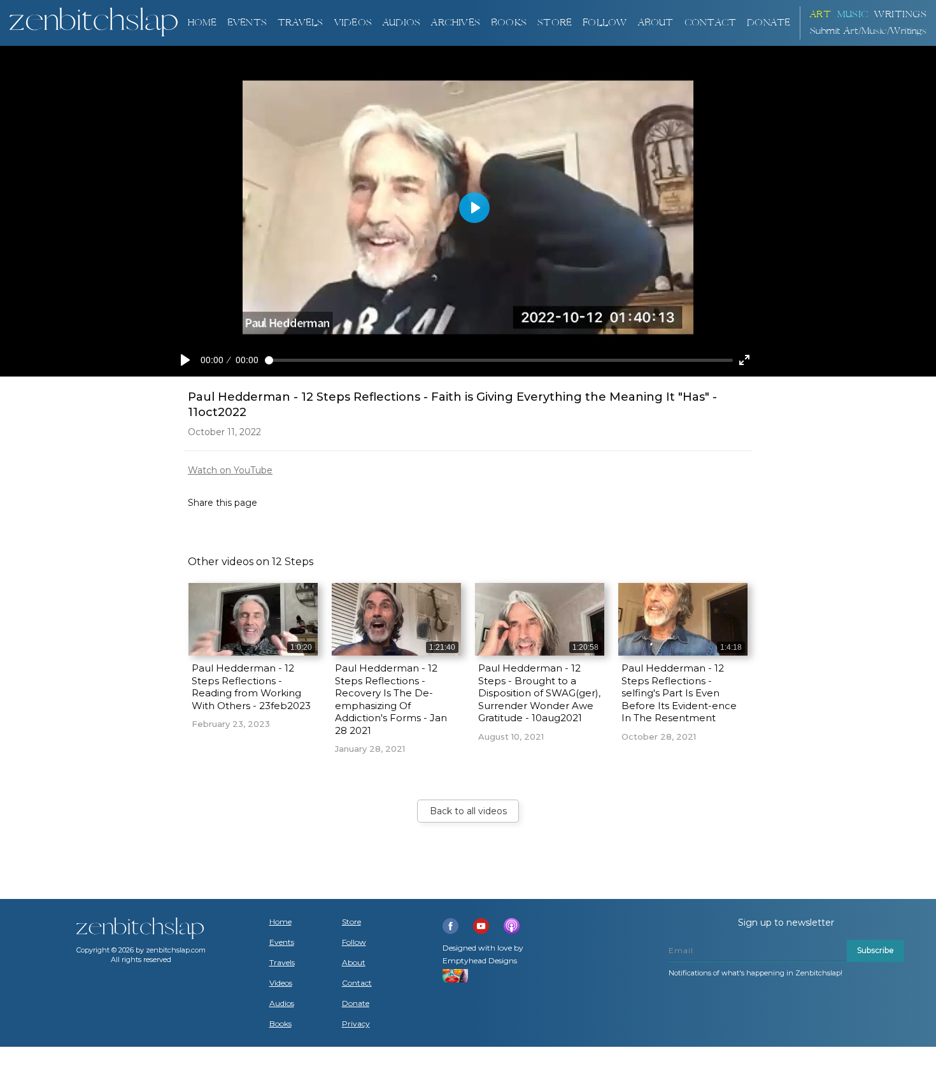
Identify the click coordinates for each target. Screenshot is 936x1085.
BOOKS (509, 22)
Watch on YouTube (230, 470)
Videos (280, 983)
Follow (605, 22)
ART (821, 14)
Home (201, 22)
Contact (710, 22)
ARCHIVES (455, 22)
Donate (355, 1003)
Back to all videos (468, 811)
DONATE (768, 22)
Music (853, 14)
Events (247, 22)
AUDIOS (401, 22)
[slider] (499, 360)
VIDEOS (353, 22)
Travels (282, 962)
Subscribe (875, 950)
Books (280, 1024)
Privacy (356, 1024)
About (656, 22)
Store (554, 22)
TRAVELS (300, 22)
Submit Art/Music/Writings (868, 30)
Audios (281, 1003)
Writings (900, 14)
